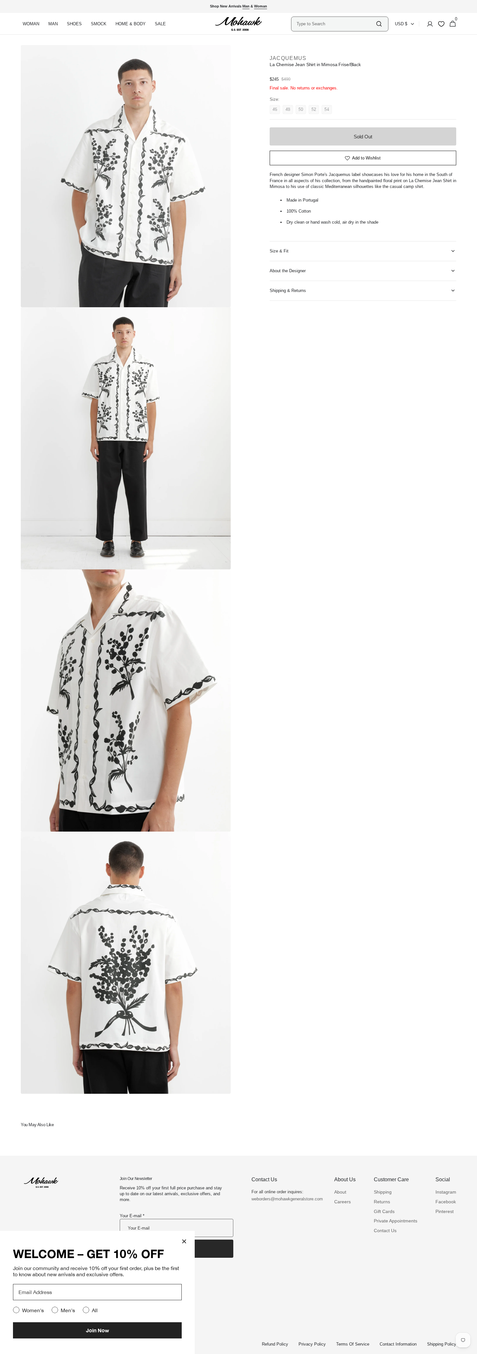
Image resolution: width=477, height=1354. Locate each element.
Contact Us (385, 1230)
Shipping (383, 1192)
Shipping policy (441, 1344)
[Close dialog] (184, 1241)
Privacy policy (312, 1344)
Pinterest (444, 1211)
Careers (342, 1201)
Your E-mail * (132, 1215)
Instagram (445, 1192)
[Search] (379, 23)
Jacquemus (288, 58)
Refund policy (275, 1344)
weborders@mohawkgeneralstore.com (283, 1198)
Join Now (97, 1330)
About (340, 1192)
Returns (382, 1201)
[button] (428, 24)
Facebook (445, 1201)
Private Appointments (395, 1220)
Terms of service (352, 1344)
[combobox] (336, 23)
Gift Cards (384, 1211)
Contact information (398, 1344)
